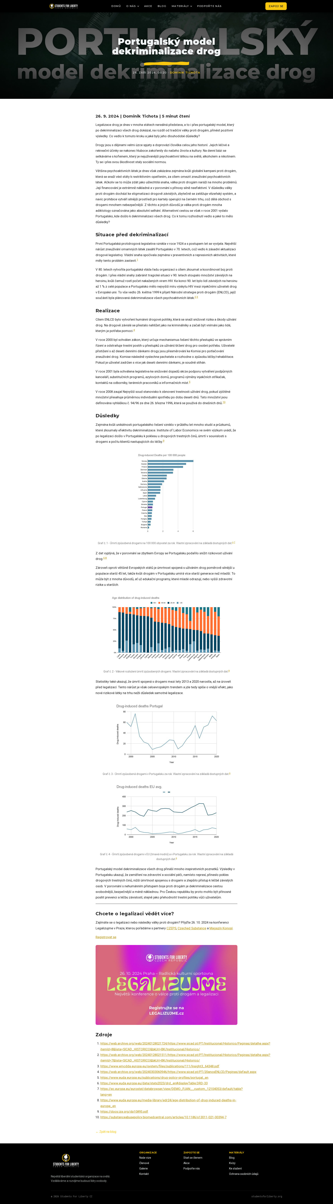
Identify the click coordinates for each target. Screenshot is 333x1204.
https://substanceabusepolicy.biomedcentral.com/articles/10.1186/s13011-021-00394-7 (163, 1117)
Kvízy (232, 1163)
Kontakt (144, 1173)
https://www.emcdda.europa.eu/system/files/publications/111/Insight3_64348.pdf (159, 1066)
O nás (131, 6)
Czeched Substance (192, 928)
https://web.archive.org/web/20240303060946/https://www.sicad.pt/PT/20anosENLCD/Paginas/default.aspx (178, 1072)
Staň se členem (192, 1157)
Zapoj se (276, 6)
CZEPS (171, 928)
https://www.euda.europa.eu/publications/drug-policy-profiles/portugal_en (154, 1078)
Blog (162, 6)
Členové (144, 1163)
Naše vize (145, 1157)
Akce (148, 6)
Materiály (180, 6)
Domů (116, 6)
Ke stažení (235, 1168)
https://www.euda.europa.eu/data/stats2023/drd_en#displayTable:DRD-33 (154, 1083)
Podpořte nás (209, 6)
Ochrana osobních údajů (243, 1173)
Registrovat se (106, 937)
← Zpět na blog (106, 1132)
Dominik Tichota (185, 72)
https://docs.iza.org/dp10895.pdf (124, 1111)
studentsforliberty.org (266, 1196)
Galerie (143, 1168)
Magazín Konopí (221, 928)
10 (224, 402)
